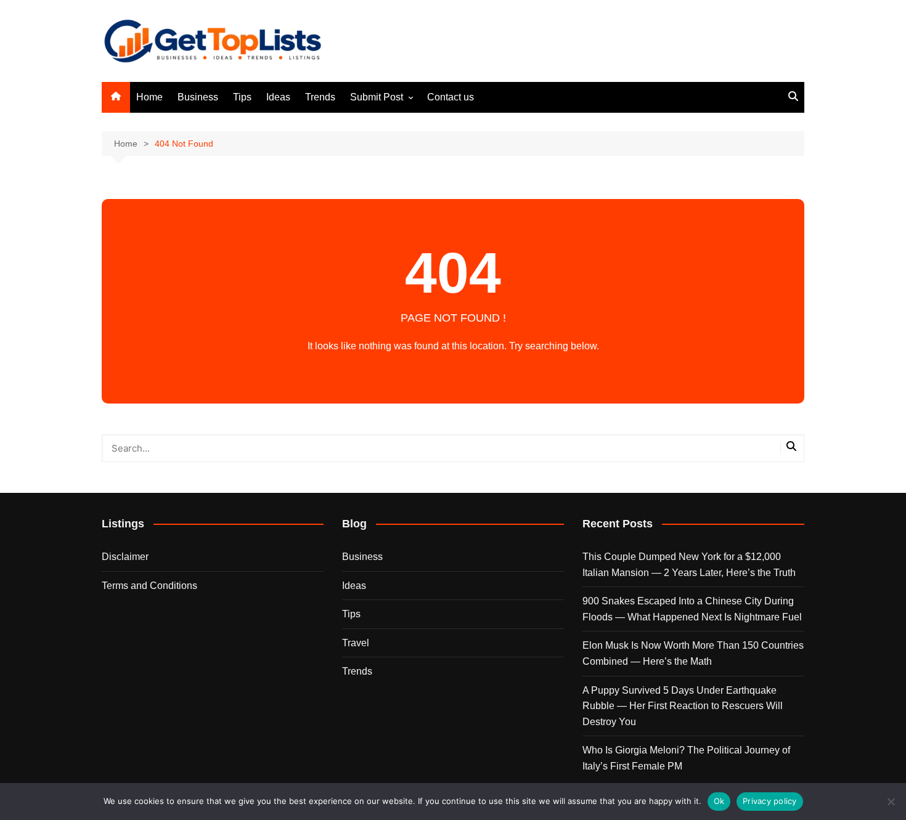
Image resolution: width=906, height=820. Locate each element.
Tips (242, 97)
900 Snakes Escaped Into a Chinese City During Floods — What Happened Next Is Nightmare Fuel (692, 609)
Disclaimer (125, 556)
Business (198, 97)
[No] (890, 801)
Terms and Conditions (149, 585)
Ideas (278, 97)
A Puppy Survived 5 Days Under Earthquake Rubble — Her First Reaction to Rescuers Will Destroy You (682, 706)
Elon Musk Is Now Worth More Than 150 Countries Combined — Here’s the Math (693, 653)
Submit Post (376, 97)
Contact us (450, 97)
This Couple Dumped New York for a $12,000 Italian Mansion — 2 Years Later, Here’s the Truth (689, 564)
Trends (320, 97)
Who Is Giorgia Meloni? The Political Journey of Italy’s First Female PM (686, 758)
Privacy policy (770, 801)
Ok (719, 801)
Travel (355, 643)
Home (149, 97)
